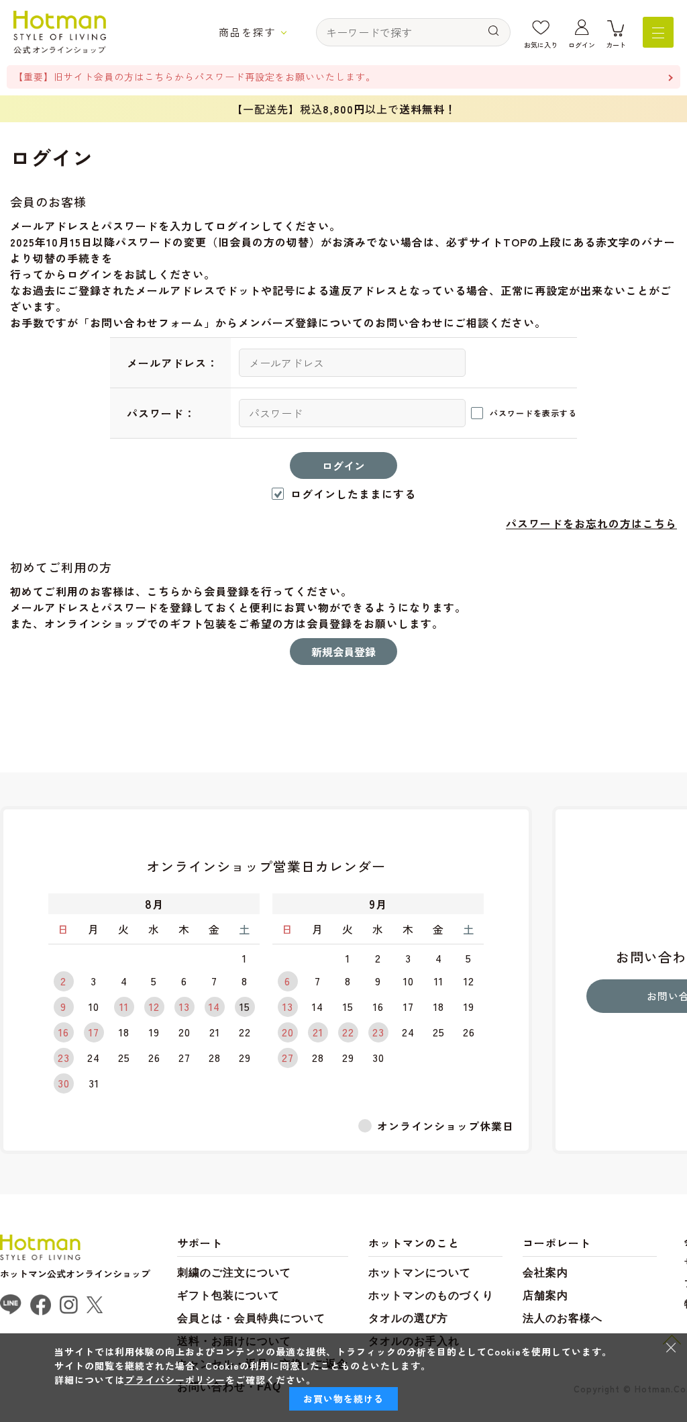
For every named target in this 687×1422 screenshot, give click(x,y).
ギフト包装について (228, 1295)
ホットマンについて (419, 1272)
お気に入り (541, 45)
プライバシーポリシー (175, 1379)
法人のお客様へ (562, 1318)
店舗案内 (545, 1295)
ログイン (581, 45)
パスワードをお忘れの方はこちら (591, 523)
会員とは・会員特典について (251, 1318)
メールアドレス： (172, 363)
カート (616, 45)
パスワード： (161, 413)
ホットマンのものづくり (431, 1295)
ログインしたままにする (353, 494)
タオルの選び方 (408, 1318)
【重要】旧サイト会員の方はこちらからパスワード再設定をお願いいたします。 (194, 76)
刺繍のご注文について (234, 1272)
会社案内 (545, 1272)
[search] (493, 31)
